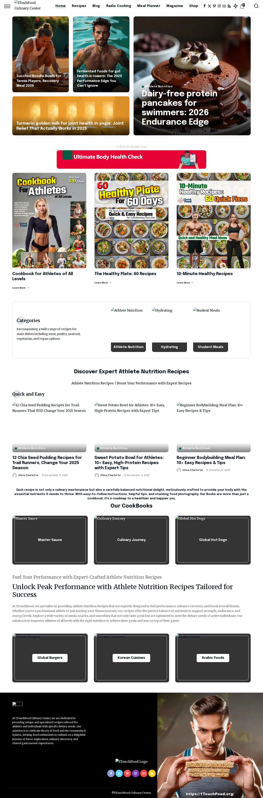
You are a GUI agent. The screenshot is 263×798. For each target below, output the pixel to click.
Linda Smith (155, 132)
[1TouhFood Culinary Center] (31, 6)
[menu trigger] (9, 6)
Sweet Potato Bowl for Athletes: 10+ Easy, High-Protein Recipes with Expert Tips (129, 463)
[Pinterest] (214, 6)
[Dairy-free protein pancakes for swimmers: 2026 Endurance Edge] (192, 75)
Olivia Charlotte (28, 475)
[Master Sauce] (50, 540)
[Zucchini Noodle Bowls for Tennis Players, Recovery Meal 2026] (40, 54)
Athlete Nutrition (159, 86)
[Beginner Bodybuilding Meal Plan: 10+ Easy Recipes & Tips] (214, 427)
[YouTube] (224, 6)
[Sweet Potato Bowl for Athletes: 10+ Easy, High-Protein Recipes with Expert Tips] (131, 427)
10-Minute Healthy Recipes (205, 274)
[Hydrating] (169, 330)
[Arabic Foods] (213, 658)
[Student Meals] (210, 330)
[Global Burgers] (50, 658)
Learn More (19, 288)
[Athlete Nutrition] (128, 330)
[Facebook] (204, 6)
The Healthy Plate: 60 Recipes (125, 274)
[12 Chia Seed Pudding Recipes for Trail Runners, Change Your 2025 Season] (49, 427)
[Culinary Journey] (131, 540)
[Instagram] (219, 6)
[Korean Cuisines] (131, 658)
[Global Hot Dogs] (213, 540)
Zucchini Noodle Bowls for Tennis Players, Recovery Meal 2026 (38, 80)
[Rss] (229, 6)
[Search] (256, 6)
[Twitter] (209, 6)
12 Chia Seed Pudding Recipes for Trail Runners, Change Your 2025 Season (47, 463)
